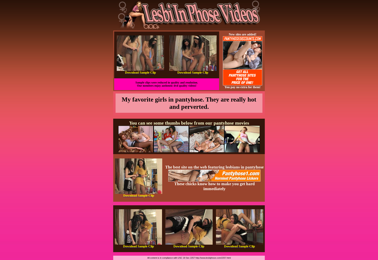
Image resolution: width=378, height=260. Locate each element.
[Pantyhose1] (189, 29)
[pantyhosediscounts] (242, 84)
